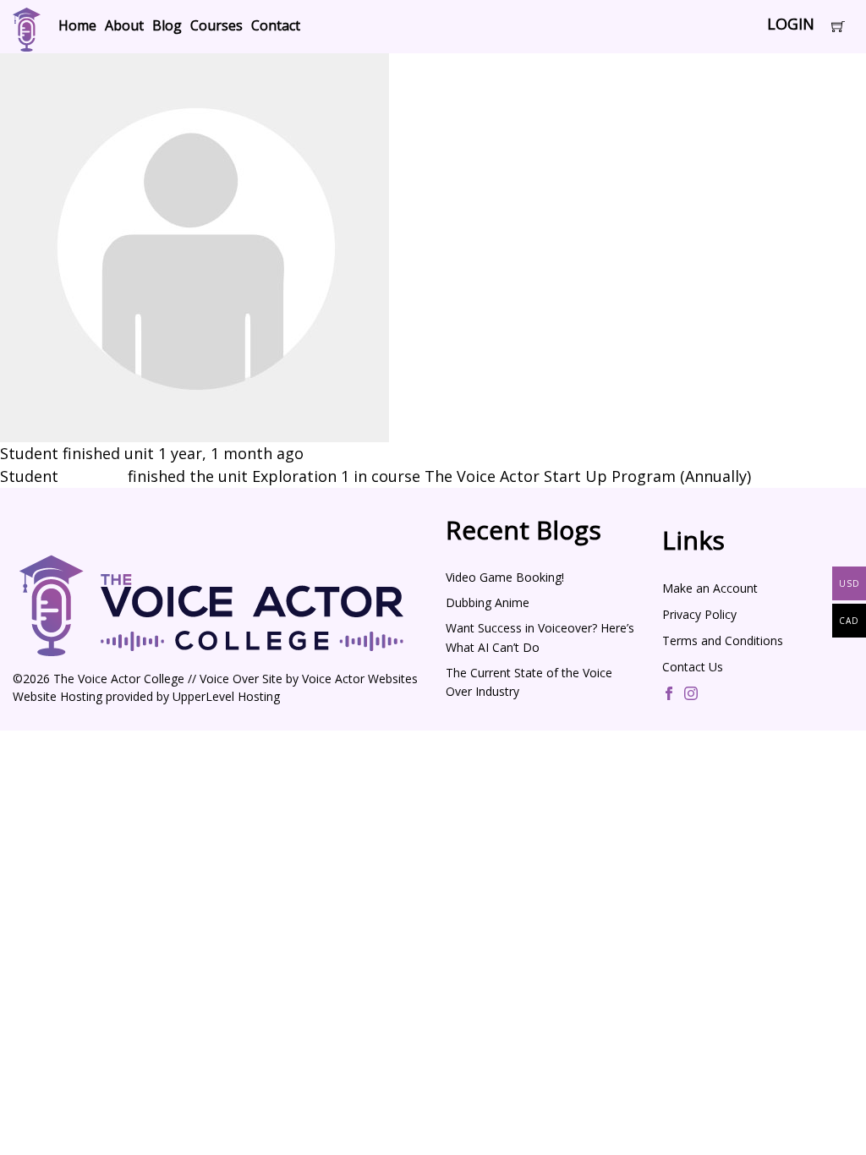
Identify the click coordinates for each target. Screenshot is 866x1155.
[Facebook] (669, 695)
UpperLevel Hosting (226, 696)
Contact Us (692, 667)
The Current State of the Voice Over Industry (529, 682)
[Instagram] (691, 695)
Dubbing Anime (487, 602)
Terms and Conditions (722, 640)
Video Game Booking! (505, 577)
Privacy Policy (699, 614)
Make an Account (710, 588)
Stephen (93, 476)
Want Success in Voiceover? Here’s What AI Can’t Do (540, 637)
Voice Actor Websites (360, 679)
